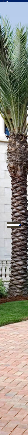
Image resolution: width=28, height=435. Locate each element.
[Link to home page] (6, 1)
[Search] (20, 225)
